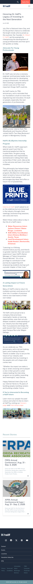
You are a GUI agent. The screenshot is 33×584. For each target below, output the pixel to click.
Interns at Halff (8, 207)
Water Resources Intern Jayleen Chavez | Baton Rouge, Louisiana (17, 228)
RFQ (2, 561)
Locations (4, 553)
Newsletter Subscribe (7, 557)
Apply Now (25, 2)
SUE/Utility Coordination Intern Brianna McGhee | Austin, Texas (18, 235)
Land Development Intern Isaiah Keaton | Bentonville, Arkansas (19, 241)
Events (3, 550)
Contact (3, 546)
